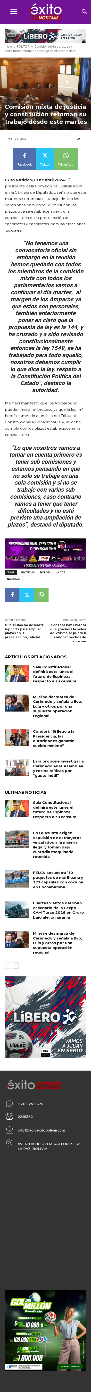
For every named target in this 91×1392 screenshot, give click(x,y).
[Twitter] (26, 595)
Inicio (8, 46)
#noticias (27, 572)
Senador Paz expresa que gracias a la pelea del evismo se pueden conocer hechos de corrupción (68, 633)
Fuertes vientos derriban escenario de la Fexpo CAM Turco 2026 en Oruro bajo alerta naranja (58, 910)
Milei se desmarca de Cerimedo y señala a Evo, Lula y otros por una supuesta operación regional (57, 706)
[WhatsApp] (41, 595)
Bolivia (45, 572)
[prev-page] (8, 965)
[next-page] (16, 965)
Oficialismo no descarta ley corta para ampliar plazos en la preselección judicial (24, 631)
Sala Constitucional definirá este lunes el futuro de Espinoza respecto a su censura (54, 674)
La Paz (60, 572)
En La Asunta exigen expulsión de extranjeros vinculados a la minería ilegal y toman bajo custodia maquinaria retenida (57, 844)
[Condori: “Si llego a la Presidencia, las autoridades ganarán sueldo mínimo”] (17, 737)
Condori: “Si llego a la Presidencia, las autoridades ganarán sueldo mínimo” (53, 738)
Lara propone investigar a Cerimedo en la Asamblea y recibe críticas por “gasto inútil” (58, 768)
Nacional (13, 579)
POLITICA (23, 46)
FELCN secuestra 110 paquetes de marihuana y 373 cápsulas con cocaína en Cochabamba (58, 879)
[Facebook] (12, 595)
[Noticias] (45, 12)
